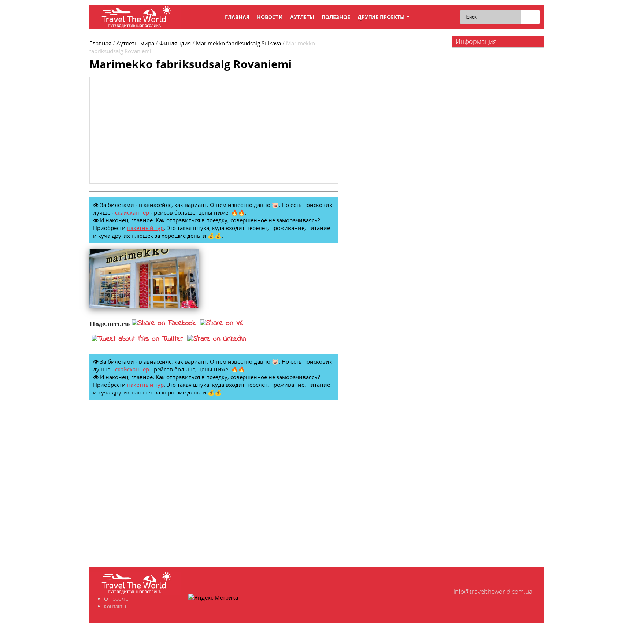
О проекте (116, 598)
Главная (237, 17)
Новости (270, 17)
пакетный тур (145, 227)
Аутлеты (302, 17)
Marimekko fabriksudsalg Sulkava (238, 43)
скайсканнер (132, 212)
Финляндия (175, 43)
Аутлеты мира (135, 43)
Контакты (115, 606)
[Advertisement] (214, 130)
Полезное (336, 17)
